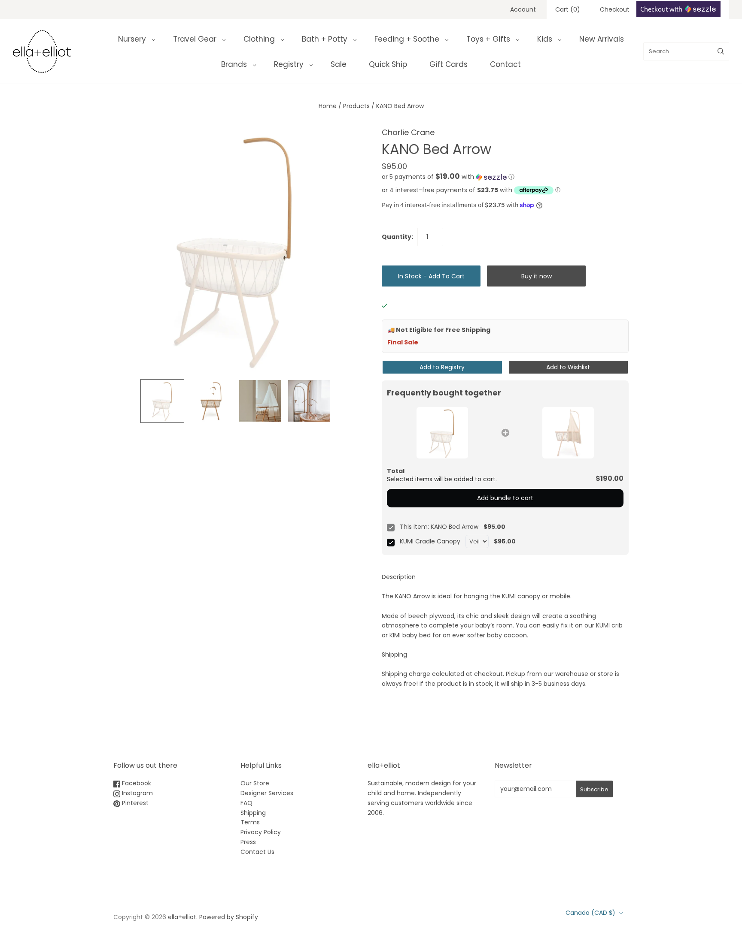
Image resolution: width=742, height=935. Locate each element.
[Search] (720, 51)
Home (328, 106)
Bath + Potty (324, 39)
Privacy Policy (260, 832)
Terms (250, 822)
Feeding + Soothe (406, 39)
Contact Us (257, 852)
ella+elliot (182, 917)
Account (523, 9)
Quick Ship (388, 64)
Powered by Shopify (228, 917)
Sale (339, 64)
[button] (448, 176)
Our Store (254, 783)
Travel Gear (194, 39)
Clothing (259, 39)
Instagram (136, 793)
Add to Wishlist (568, 367)
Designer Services (266, 793)
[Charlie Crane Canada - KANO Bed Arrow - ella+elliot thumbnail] (162, 401)
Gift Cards (448, 64)
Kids (544, 39)
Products (356, 106)
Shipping (253, 812)
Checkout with (662, 9)
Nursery (132, 39)
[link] (442, 432)
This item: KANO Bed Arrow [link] (439, 527)
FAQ (246, 803)
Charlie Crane (408, 132)
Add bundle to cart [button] (505, 498)
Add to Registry (442, 367)
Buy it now (536, 276)
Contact (505, 64)
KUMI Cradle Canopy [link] (430, 541)
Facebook (135, 783)
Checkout (614, 9)
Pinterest (134, 803)
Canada (590, 912)
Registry (289, 64)
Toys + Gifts (488, 39)
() (567, 9)
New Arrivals (601, 39)
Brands (234, 64)
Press (248, 842)
